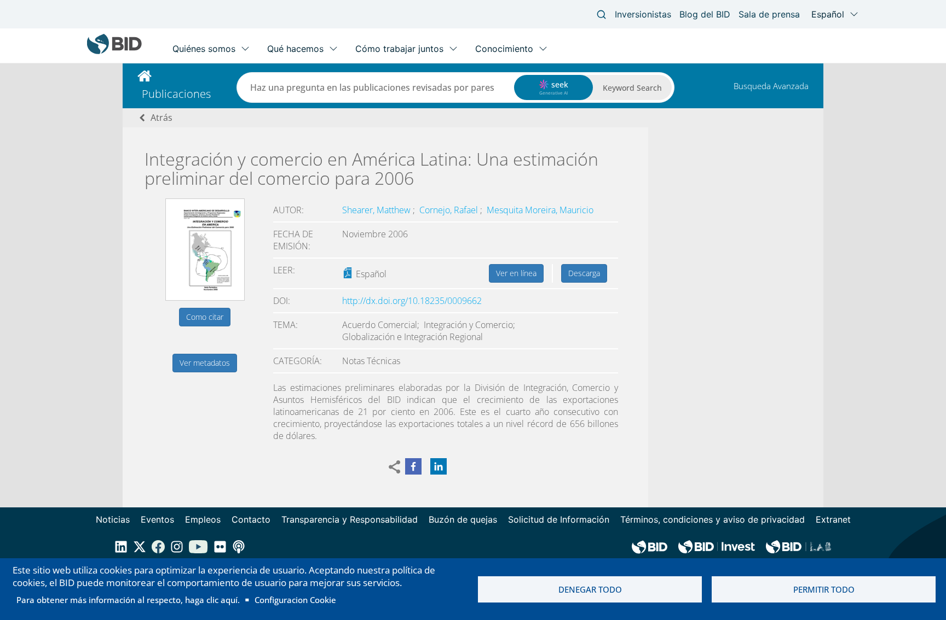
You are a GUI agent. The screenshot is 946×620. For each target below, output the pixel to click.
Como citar (204, 317)
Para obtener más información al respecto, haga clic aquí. (128, 599)
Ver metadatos (205, 363)
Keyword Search (632, 88)
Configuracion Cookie (295, 599)
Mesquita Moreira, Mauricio (540, 210)
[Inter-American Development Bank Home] (114, 51)
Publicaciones (176, 93)
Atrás (161, 118)
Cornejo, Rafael (449, 210)
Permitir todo (824, 589)
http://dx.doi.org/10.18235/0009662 (412, 301)
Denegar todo (590, 589)
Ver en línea (516, 273)
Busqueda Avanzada (771, 85)
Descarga (584, 273)
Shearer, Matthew (377, 210)
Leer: (284, 270)
